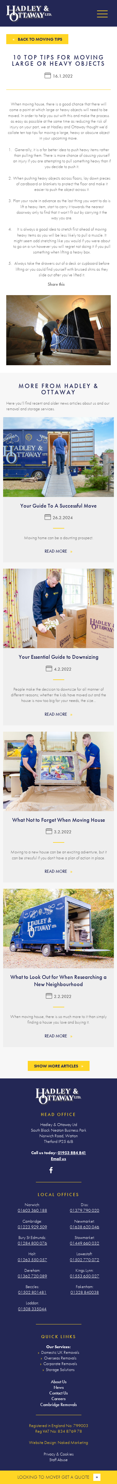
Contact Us (58, 1393)
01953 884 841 (72, 1152)
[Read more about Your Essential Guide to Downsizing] (58, 608)
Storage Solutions (60, 1369)
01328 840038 (85, 1292)
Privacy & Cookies (59, 1454)
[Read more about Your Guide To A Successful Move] (58, 457)
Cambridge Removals (58, 1404)
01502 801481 (32, 1292)
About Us (58, 1381)
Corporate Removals (60, 1363)
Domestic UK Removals (60, 1352)
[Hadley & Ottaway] (29, 14)
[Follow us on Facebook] (51, 1170)
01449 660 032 (84, 1243)
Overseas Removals (60, 1358)
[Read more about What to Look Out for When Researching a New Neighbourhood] (58, 928)
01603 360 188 (32, 1210)
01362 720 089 (32, 1276)
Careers (58, 1398)
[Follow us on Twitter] (61, 1170)
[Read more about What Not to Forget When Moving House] (58, 771)
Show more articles (56, 1066)
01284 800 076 (32, 1243)
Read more (56, 551)
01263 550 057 (32, 1259)
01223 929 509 (32, 1227)
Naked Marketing (73, 1442)
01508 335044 (32, 1309)
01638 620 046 (84, 1227)
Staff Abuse (58, 1459)
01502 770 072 (84, 1259)
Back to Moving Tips (40, 39)
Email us (58, 1158)
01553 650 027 (84, 1276)
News (59, 1387)
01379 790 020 (84, 1210)
